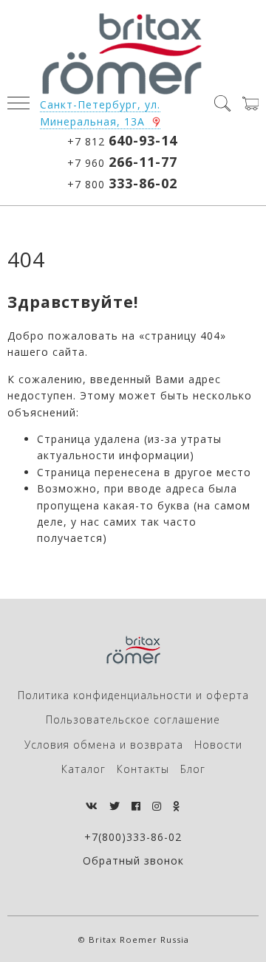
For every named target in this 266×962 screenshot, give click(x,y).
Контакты (143, 769)
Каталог (83, 769)
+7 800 (122, 183)
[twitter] (114, 806)
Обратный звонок (133, 860)
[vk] (92, 806)
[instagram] (157, 806)
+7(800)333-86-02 (133, 837)
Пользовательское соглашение (133, 719)
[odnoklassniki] (176, 806)
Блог (192, 769)
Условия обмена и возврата (103, 745)
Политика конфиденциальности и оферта (133, 695)
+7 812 (122, 140)
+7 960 (122, 162)
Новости (218, 745)
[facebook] (136, 806)
